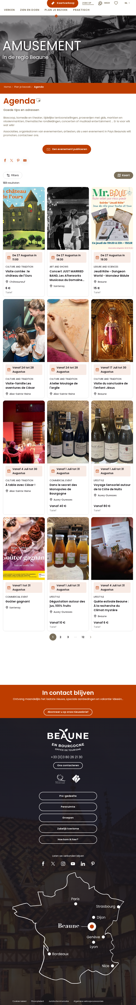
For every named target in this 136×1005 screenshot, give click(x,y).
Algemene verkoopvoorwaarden (88, 1001)
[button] (9, 7)
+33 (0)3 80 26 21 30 (66, 757)
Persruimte (68, 806)
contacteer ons (28, 135)
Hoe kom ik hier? (68, 839)
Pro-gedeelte (68, 796)
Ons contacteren (68, 765)
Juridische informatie (59, 1001)
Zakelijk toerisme (68, 828)
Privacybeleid (37, 1001)
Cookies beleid (19, 1001)
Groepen (68, 817)
